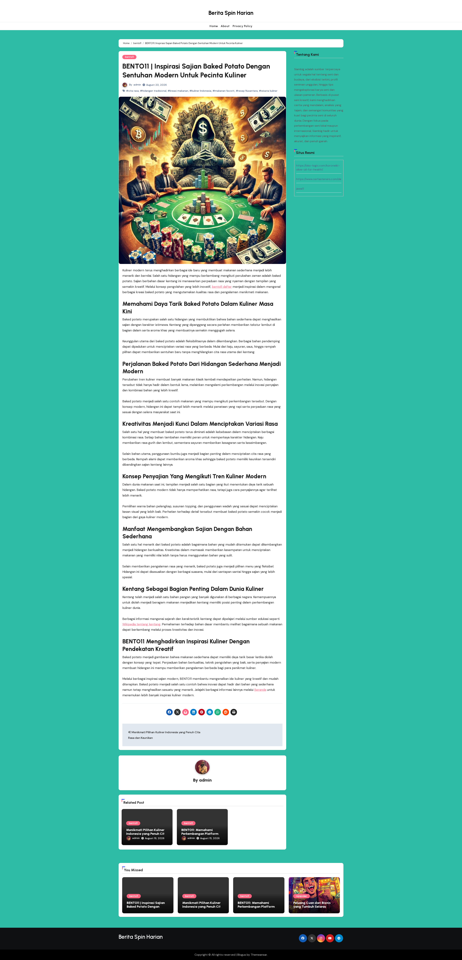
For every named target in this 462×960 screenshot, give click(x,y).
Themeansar (259, 955)
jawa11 (300, 189)
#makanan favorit (224, 90)
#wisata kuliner (268, 90)
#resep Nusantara (247, 90)
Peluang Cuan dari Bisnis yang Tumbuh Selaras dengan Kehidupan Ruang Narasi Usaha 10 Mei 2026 (312, 909)
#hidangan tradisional (153, 90)
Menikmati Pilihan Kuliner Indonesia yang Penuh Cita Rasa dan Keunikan (146, 834)
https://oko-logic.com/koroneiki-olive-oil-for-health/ (318, 167)
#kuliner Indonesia (200, 90)
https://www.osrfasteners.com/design (321, 179)
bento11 (129, 56)
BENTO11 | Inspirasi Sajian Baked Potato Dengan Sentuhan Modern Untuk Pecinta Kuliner (146, 909)
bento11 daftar (222, 287)
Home (214, 26)
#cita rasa (132, 90)
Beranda (260, 690)
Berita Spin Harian (230, 13)
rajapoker (301, 896)
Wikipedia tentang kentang (141, 624)
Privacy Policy (242, 26)
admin (137, 84)
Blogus (241, 955)
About (225, 26)
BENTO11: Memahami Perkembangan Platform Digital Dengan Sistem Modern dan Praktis (256, 909)
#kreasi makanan (178, 90)
